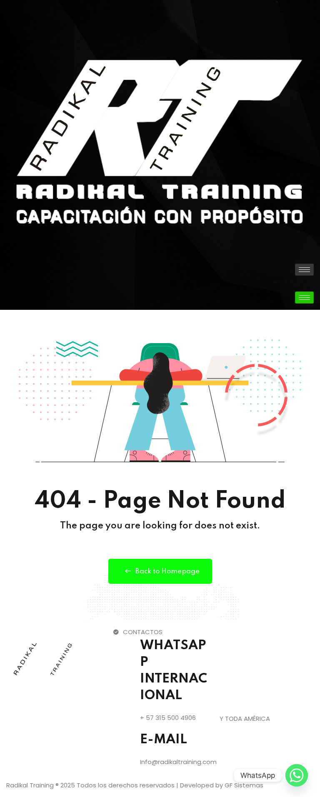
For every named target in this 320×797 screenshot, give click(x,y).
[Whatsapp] (296, 775)
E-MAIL (163, 739)
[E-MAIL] (123, 742)
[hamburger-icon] (304, 270)
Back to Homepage (167, 571)
